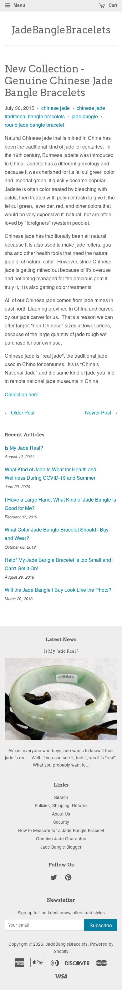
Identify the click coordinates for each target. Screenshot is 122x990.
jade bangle (85, 116)
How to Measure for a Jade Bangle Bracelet (61, 830)
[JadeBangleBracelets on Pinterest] (68, 878)
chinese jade (55, 107)
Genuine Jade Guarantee (61, 838)
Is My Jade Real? (24, 447)
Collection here (21, 394)
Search (61, 797)
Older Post (22, 412)
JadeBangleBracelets (61, 30)
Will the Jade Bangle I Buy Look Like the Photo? (58, 589)
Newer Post (98, 412)
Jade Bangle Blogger (61, 847)
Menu (18, 5)
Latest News (61, 639)
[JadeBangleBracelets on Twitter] (53, 878)
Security (61, 822)
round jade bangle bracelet (34, 124)
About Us (61, 814)
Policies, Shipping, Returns (61, 805)
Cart (112, 5)
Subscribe (100, 925)
